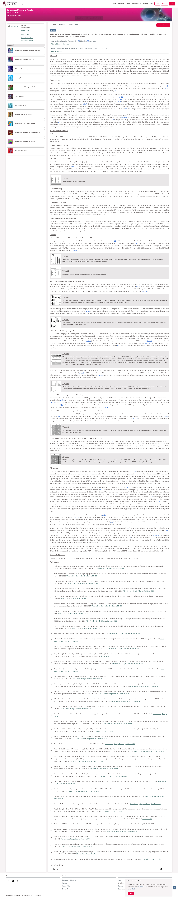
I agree (131, 893)
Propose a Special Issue (14, 15)
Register (164, 3)
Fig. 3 (88, 311)
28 (94, 334)
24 (126, 117)
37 (116, 494)
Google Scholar (110, 568)
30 (97, 334)
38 (105, 515)
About (113, 3)
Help (119, 880)
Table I (72, 167)
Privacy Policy (132, 889)
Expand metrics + (56, 51)
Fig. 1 (138, 243)
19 (120, 106)
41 (112, 522)
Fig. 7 (62, 448)
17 (86, 104)
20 (126, 109)
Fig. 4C (52, 402)
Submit (172, 3)
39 (78, 517)
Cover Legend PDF (26, 34)
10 (122, 97)
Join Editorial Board (13, 12)
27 (59, 122)
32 (112, 441)
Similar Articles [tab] (73, 24)
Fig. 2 (138, 286)
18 (118, 106)
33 (114, 441)
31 (137, 338)
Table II (74, 250)
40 (110, 522)
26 (113, 120)
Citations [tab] (62, 24)
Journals (120, 3)
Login (157, 3)
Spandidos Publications (69, 880)
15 (120, 101)
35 (135, 471)
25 (111, 120)
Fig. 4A (88, 341)
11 (118, 99)
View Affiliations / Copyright (60, 44)
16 (84, 104)
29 (133, 471)
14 (118, 101)
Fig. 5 (101, 375)
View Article (100, 568)
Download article (163, 25)
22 (51, 117)
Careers (64, 883)
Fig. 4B (81, 373)
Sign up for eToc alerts (27, 38)
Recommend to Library (27, 40)
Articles (128, 3)
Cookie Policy (142, 887)
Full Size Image (25, 30)
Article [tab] (53, 24)
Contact (120, 886)
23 (124, 117)
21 (128, 115)
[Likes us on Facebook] (17, 881)
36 (127, 487)
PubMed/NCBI (121, 568)
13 (121, 99)
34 (82, 443)
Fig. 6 (166, 416)
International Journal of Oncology (20, 10)
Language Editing (147, 3)
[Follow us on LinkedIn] (13, 881)
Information (135, 3)
